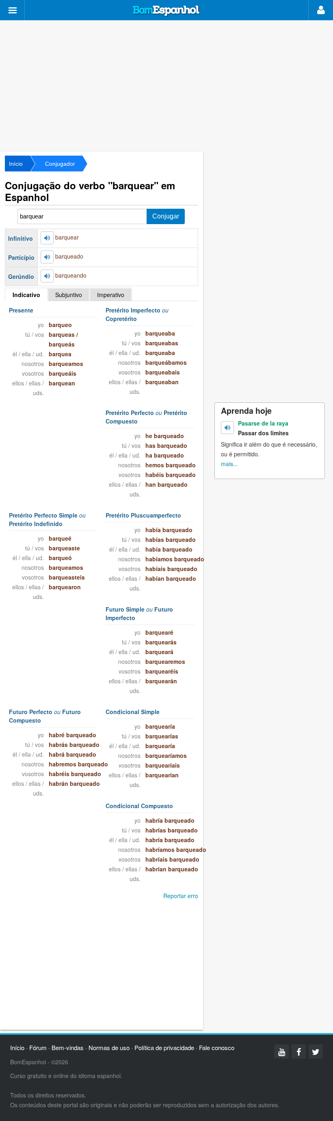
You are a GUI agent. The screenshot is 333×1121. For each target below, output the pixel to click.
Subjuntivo (68, 295)
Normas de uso (109, 1047)
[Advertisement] (166, 85)
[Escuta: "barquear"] (47, 237)
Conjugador (60, 163)
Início (16, 163)
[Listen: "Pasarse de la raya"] (227, 427)
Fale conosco (216, 1047)
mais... (229, 464)
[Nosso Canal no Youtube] (282, 1051)
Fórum (38, 1047)
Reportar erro (180, 896)
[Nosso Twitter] (316, 1051)
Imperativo (110, 295)
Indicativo (26, 295)
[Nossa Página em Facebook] (299, 1051)
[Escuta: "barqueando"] (47, 276)
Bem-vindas (68, 1047)
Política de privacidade (164, 1047)
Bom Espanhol (166, 11)
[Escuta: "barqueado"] (47, 256)
